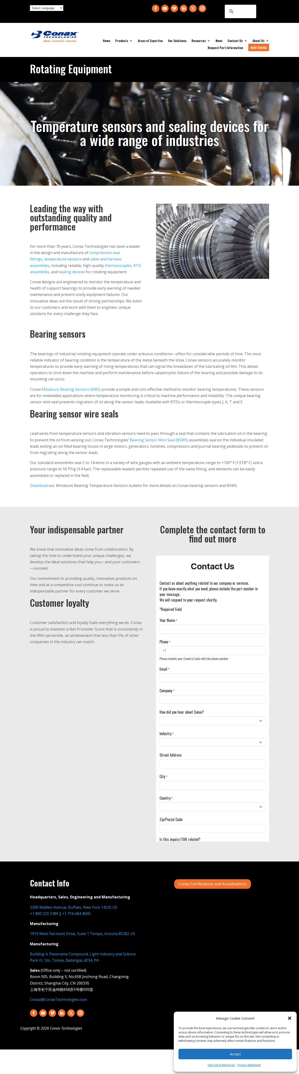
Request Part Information (225, 48)
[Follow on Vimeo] (174, 8)
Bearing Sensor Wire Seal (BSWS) (159, 440)
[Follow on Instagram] (202, 8)
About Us (258, 41)
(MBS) (71, 389)
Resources (199, 41)
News (219, 41)
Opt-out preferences (221, 1065)
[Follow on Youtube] (165, 8)
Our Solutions (177, 41)
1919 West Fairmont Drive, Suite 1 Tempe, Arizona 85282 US (82, 933)
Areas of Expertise (150, 41)
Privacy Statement (249, 1065)
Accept (235, 1054)
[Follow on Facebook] (155, 8)
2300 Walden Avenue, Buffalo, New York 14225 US (73, 907)
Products (121, 41)
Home (106, 41)
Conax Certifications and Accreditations (212, 883)
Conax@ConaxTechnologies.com (58, 999)
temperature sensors (63, 259)
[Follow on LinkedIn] (183, 8)
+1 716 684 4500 (76, 913)
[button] (289, 1018)
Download (39, 485)
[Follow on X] (193, 8)
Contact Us (235, 41)
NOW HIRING (259, 47)
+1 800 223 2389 (44, 913)
